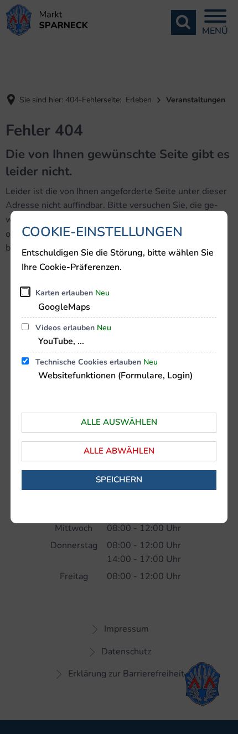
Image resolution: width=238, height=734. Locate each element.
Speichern (119, 479)
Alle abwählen (119, 450)
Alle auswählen (119, 422)
